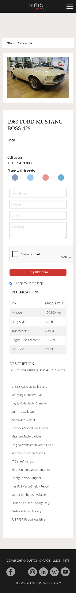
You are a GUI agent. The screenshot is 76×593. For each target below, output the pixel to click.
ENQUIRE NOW (38, 272)
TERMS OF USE (26, 583)
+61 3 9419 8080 (20, 163)
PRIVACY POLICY (50, 583)
